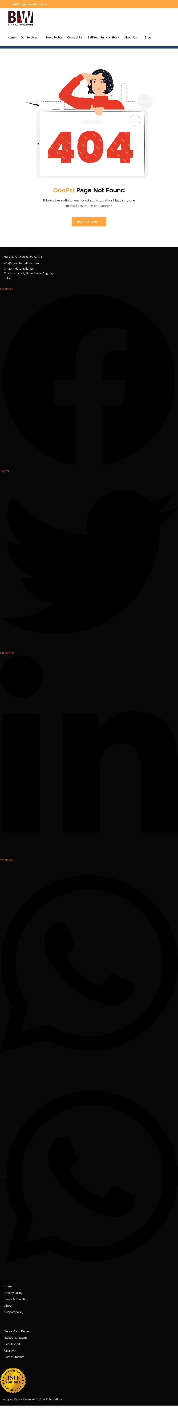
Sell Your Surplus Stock (103, 37)
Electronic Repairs (16, 1337)
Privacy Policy (13, 1292)
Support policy (13, 1312)
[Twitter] (7, 1071)
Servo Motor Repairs (17, 1331)
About (8, 1305)
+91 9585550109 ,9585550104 (23, 256)
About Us (130, 37)
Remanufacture (14, 1357)
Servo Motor (54, 37)
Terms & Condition (16, 1299)
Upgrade (9, 1350)
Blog (148, 37)
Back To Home (87, 221)
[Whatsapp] (92, 1176)
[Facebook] (7, 1067)
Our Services (29, 37)
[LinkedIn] (7, 1076)
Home (11, 37)
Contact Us (75, 37)
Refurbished (12, 1344)
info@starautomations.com (29, 4)
